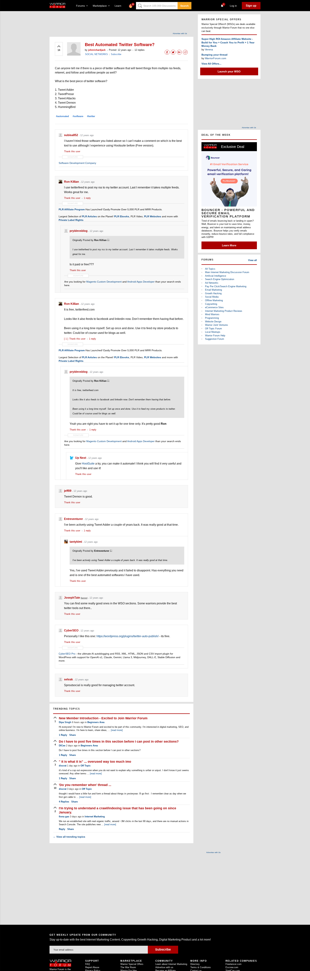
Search (184, 5)
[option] (229, 195)
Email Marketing (213, 289)
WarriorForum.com (215, 58)
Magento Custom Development (104, 281)
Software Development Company (77, 163)
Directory (195, 964)
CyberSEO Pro (67, 653)
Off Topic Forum (213, 328)
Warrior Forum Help (215, 335)
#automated (62, 116)
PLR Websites (152, 216)
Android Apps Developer (141, 281)
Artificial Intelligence (215, 275)
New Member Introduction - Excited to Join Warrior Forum (103, 718)
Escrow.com (232, 967)
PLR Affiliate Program (72, 209)
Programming (212, 318)
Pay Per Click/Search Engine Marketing (225, 286)
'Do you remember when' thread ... (85, 785)
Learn (119, 5)
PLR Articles (89, 216)
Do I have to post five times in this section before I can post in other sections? (119, 741)
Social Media (212, 296)
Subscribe (116, 54)
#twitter (91, 116)
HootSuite (88, 463)
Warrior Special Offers (131, 964)
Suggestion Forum (214, 339)
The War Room (128, 967)
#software (78, 116)
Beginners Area (95, 722)
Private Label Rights (71, 220)
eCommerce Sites (214, 307)
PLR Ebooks (121, 216)
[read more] (117, 730)
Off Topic (86, 765)
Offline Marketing (214, 300)
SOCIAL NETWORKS (96, 54)
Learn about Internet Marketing (171, 964)
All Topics (210, 268)
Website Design (213, 321)
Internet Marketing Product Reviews (223, 311)
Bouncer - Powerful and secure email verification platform (228, 213)
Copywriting (211, 304)
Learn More (229, 245)
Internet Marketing (95, 816)
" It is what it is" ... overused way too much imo (95, 761)
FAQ (87, 964)
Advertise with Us (180, 33)
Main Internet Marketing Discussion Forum (227, 272)
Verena (209, 49)
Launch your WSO (229, 71)
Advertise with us (164, 967)
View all (252, 260)
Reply (63, 735)
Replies (64, 801)
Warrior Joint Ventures (216, 325)
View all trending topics (69, 836)
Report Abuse (92, 967)
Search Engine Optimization (219, 279)
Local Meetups (212, 332)
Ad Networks (211, 282)
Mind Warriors (212, 314)
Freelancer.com (233, 964)
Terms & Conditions (200, 967)
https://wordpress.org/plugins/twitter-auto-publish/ (128, 636)
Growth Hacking (213, 293)
